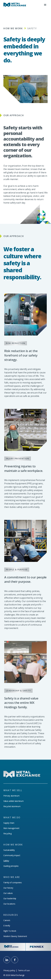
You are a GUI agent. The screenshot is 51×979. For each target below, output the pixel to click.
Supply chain (8, 823)
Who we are (11, 877)
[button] (45, 5)
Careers (6, 920)
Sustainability (9, 850)
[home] (14, 5)
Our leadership (9, 898)
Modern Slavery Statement (15, 936)
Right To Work (9, 931)
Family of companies (12, 883)
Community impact (11, 855)
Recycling (7, 834)
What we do (11, 817)
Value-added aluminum (13, 801)
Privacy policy (9, 970)
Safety (6, 861)
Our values (8, 893)
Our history (8, 888)
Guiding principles (11, 866)
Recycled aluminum (11, 806)
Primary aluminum (11, 796)
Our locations (9, 904)
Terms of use (24, 970)
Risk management (11, 828)
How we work (13, 28)
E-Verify (6, 926)
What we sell (12, 790)
